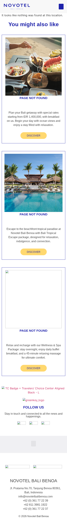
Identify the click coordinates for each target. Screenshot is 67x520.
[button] (61, 6)
